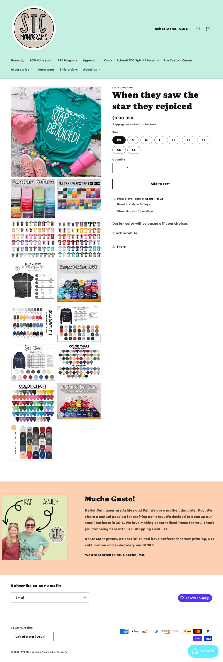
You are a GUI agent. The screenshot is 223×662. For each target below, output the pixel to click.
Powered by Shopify (54, 652)
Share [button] (121, 246)
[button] (90, 60)
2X (189, 140)
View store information (135, 211)
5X (134, 150)
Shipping (118, 124)
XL (174, 140)
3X (204, 140)
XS (119, 140)
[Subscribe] (84, 598)
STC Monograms (31, 652)
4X (119, 150)
